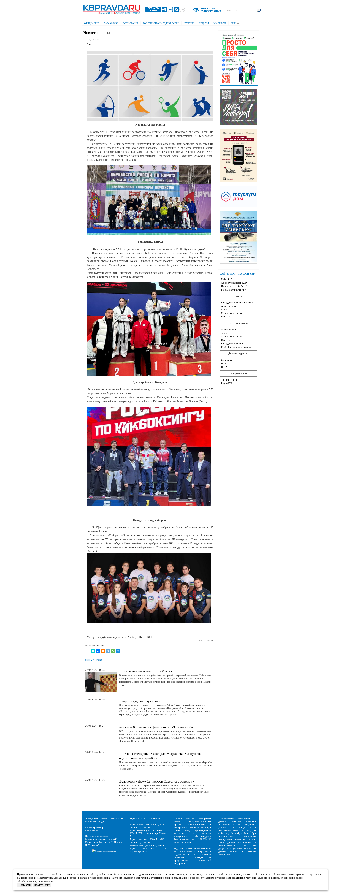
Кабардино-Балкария (232, 343)
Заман (224, 309)
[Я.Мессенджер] (93, 651)
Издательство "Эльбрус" (234, 286)
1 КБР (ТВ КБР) (229, 380)
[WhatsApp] (113, 651)
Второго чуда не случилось (139, 701)
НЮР (224, 367)
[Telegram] (108, 651)
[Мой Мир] (118, 651)
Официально (92, 23)
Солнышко (226, 360)
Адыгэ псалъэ (228, 306)
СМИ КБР (226, 279)
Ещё (232, 23)
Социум (204, 23)
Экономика (111, 23)
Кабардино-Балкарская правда (237, 302)
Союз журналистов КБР (234, 282)
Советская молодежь (232, 313)
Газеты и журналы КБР (233, 289)
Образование (130, 23)
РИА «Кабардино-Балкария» (236, 347)
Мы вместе (219, 23)
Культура (189, 23)
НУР (223, 363)
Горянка (225, 316)
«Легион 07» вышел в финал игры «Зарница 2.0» (156, 727)
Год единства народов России (161, 23)
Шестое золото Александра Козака (145, 671)
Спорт (90, 44)
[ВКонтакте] (98, 651)
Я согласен (24, 885)
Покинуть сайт (42, 885)
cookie (112, 874)
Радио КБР (227, 383)
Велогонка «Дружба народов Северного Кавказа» (156, 781)
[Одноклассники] (103, 651)
